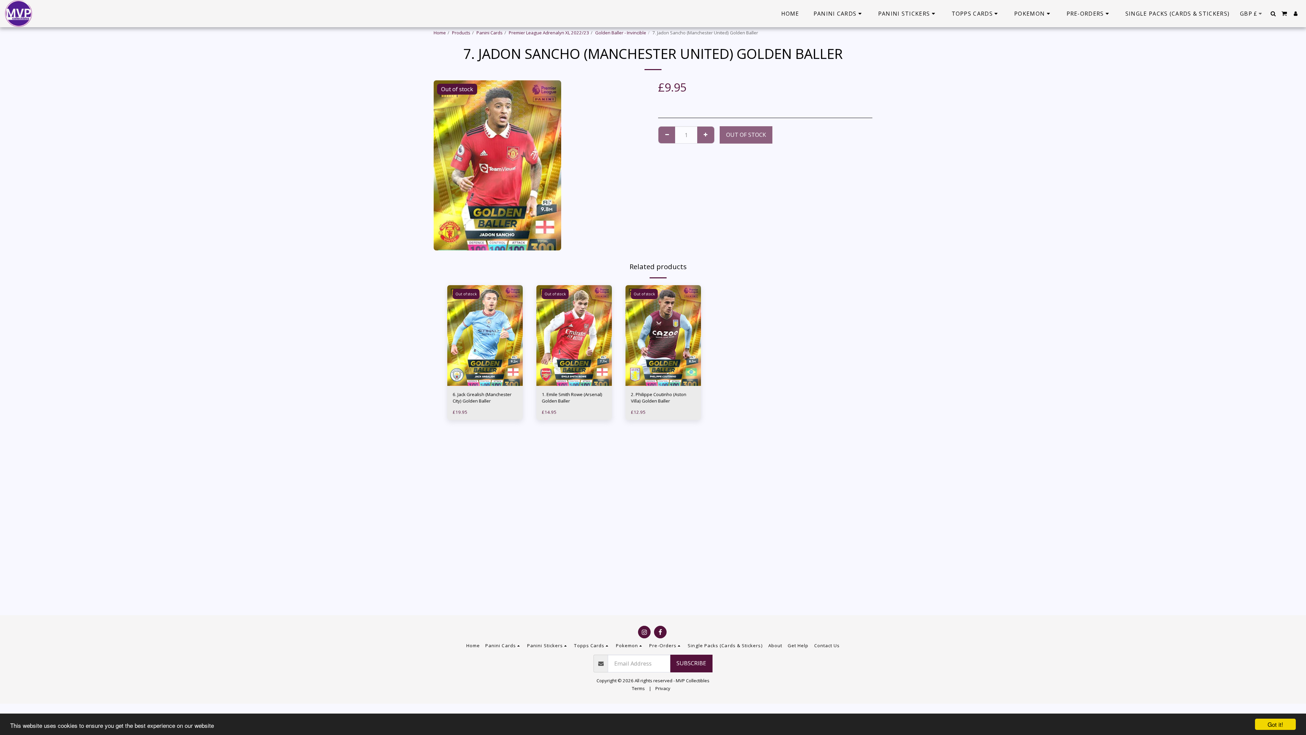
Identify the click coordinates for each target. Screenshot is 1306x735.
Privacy (662, 688)
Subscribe (691, 663)
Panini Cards (489, 33)
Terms (638, 688)
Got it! (1275, 724)
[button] (1273, 13)
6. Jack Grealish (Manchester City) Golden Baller (482, 397)
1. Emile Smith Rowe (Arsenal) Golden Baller (572, 397)
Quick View (485, 372)
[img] (485, 335)
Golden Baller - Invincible (620, 33)
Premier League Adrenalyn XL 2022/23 (549, 33)
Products (461, 33)
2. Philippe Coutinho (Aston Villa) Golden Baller (658, 397)
